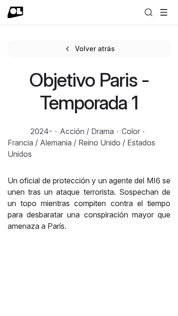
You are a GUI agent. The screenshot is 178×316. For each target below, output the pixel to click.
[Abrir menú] (163, 12)
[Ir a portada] (15, 12)
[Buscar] (148, 12)
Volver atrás (95, 49)
